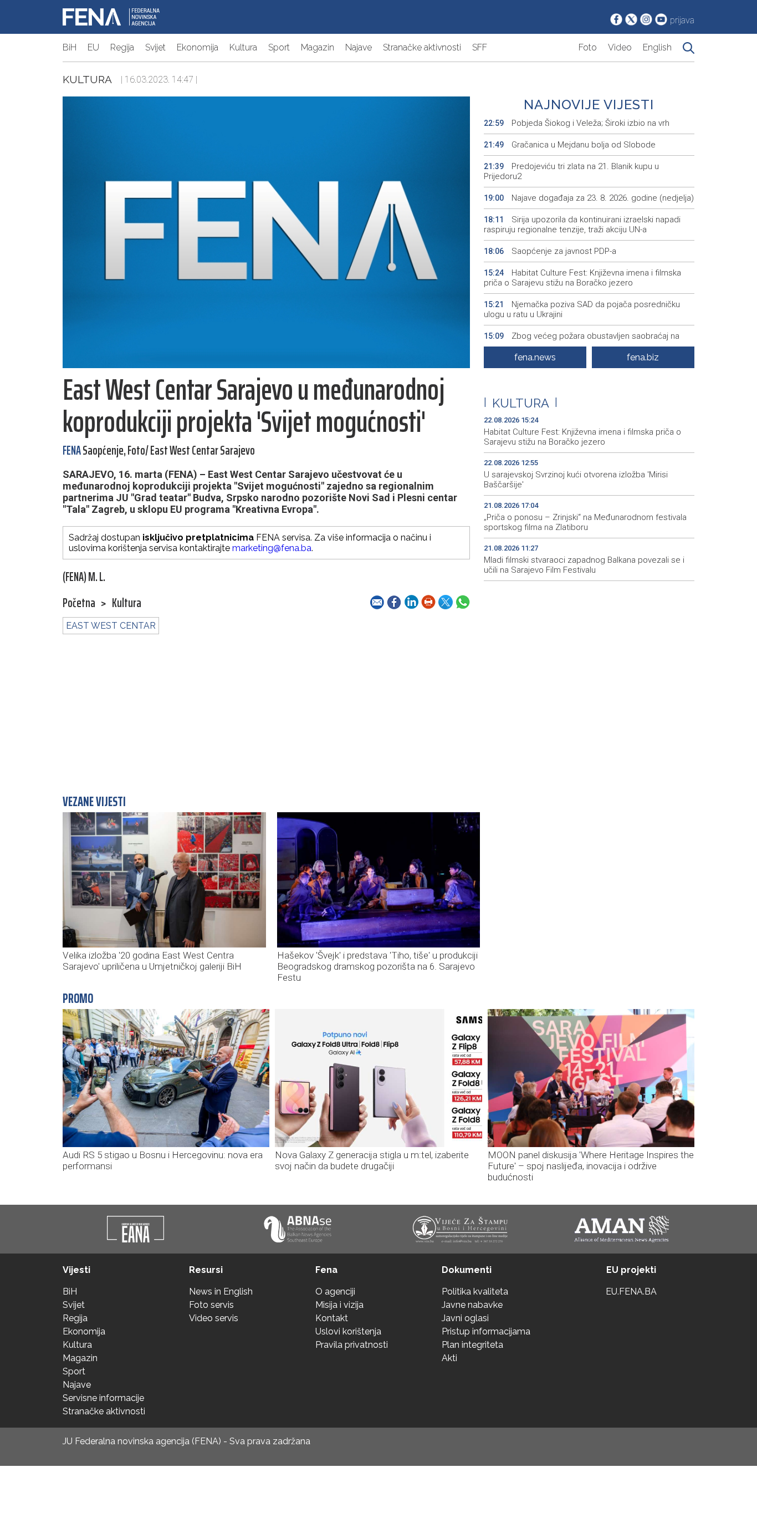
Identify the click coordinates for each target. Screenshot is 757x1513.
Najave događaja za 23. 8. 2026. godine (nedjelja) (589, 198)
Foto (588, 47)
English (657, 47)
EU (93, 47)
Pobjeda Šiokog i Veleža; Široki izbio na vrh (576, 123)
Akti (449, 1358)
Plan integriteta (472, 1344)
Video (620, 47)
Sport (279, 47)
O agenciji (335, 1291)
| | (520, 403)
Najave (358, 47)
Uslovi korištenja (348, 1331)
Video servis (213, 1318)
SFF (479, 47)
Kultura (243, 47)
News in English (221, 1291)
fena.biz (643, 357)
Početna (79, 603)
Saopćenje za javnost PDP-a (550, 251)
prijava (682, 20)
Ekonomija (197, 47)
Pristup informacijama (486, 1331)
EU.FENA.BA (631, 1291)
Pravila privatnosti (351, 1344)
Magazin (317, 47)
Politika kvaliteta (475, 1291)
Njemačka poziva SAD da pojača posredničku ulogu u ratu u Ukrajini (582, 309)
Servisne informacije (103, 1398)
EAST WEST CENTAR (111, 625)
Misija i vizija (339, 1305)
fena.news (535, 357)
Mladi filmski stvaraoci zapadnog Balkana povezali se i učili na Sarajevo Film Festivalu (584, 565)
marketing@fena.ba (271, 548)
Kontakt (331, 1318)
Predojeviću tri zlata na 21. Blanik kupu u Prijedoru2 (571, 171)
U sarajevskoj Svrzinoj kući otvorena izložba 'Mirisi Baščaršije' (576, 480)
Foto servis (211, 1305)
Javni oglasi (465, 1318)
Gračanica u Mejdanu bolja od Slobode (571, 145)
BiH (69, 47)
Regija (122, 47)
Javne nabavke (472, 1305)
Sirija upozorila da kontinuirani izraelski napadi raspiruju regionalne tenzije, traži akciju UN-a (582, 225)
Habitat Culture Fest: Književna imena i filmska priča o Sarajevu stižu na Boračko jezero (582, 278)
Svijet (155, 47)
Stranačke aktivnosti (422, 47)
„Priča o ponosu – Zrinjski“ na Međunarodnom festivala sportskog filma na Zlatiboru (585, 522)
